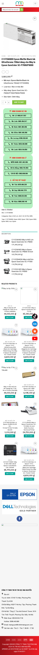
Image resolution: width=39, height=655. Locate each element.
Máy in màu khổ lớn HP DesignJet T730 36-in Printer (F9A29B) (10, 388)
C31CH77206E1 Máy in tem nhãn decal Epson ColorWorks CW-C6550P (10, 464)
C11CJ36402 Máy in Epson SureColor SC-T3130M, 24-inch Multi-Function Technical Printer (29, 426)
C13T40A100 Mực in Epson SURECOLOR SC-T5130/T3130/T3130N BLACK (10, 426)
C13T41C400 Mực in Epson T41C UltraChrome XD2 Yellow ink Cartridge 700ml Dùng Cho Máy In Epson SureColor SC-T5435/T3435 (29, 467)
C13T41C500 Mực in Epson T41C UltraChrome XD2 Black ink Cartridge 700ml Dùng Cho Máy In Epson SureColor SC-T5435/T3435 (10, 349)
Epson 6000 (17, 219)
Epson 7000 (25, 219)
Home (4, 56)
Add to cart (19, 102)
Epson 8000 (32, 219)
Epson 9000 (5, 221)
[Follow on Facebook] (19, 519)
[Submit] (21, 9)
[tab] (19, 234)
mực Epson (12, 221)
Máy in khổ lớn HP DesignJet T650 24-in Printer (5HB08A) (10, 309)
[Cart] (35, 3)
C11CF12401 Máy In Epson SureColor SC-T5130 (29, 309)
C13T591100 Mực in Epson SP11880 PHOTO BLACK (29, 388)
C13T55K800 (9, 219)
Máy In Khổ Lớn (13, 56)
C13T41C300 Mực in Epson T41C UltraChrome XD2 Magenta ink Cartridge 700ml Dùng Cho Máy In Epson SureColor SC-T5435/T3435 (29, 349)
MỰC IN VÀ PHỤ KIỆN (29, 56)
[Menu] (3, 3)
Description (6, 234)
